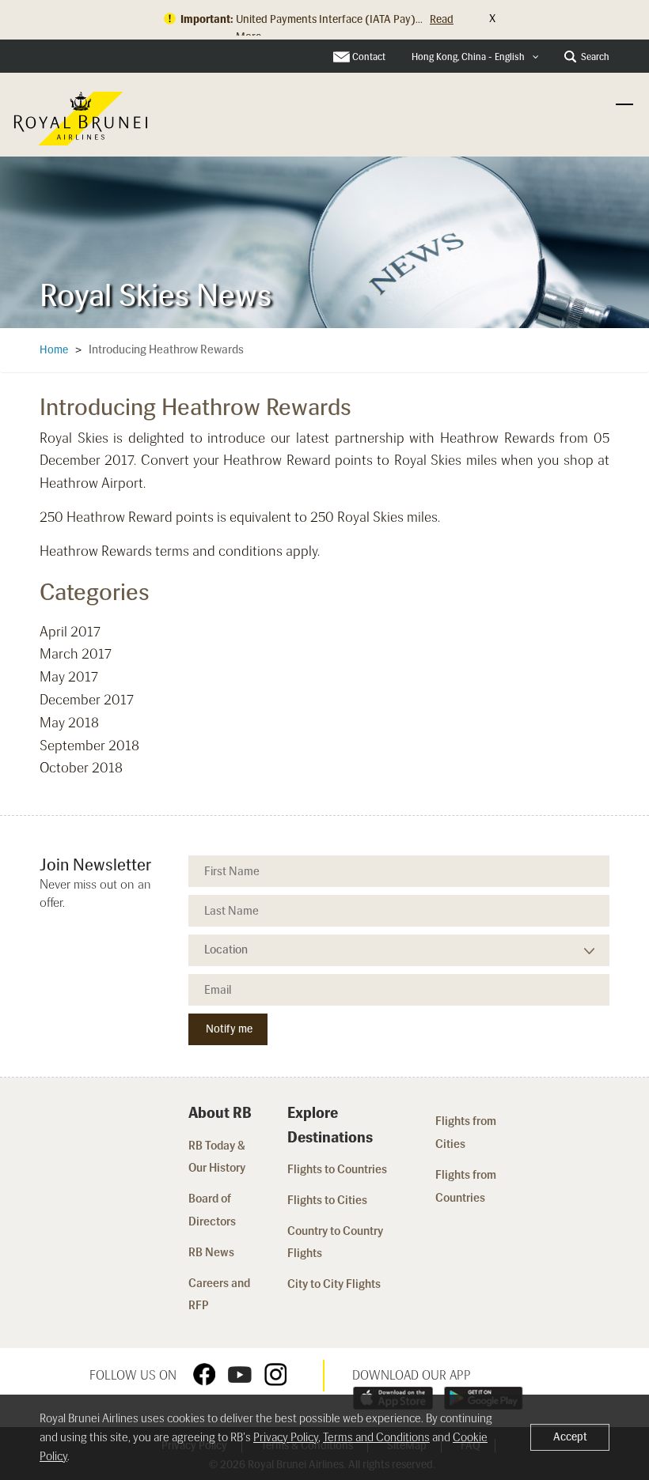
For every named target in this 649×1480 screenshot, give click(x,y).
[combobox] (475, 57)
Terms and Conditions (376, 1437)
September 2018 (89, 745)
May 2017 (69, 676)
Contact (368, 56)
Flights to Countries (337, 1169)
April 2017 (70, 631)
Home (54, 350)
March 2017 (76, 654)
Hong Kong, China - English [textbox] (468, 56)
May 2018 (69, 722)
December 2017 (87, 699)
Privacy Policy (285, 1437)
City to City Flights (335, 1284)
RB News (211, 1252)
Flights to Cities (327, 1200)
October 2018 (81, 767)
